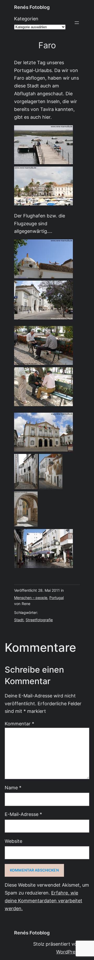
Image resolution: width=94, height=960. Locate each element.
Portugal (56, 598)
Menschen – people (30, 598)
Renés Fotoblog (32, 7)
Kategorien (26, 18)
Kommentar (19, 723)
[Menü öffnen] (77, 23)
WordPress (68, 952)
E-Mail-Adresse (23, 814)
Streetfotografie (39, 620)
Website (13, 841)
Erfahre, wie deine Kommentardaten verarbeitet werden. (43, 900)
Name (13, 787)
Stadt (19, 620)
